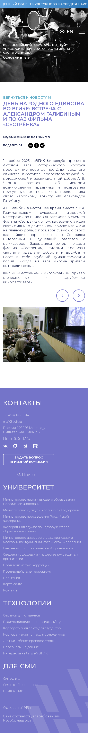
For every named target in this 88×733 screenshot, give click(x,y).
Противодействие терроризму (27, 571)
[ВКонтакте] (30, 145)
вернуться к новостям (27, 97)
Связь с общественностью (24, 685)
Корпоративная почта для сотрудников (34, 634)
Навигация (11, 578)
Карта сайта (12, 584)
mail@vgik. (11, 421)
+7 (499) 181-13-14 (16, 415)
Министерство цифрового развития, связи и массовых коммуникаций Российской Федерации (42, 540)
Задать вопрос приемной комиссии (29, 459)
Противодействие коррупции (26, 565)
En (70, 31)
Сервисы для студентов (21, 615)
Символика (11, 678)
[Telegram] (42, 145)
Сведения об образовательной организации (38, 548)
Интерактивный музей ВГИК (25, 653)
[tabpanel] (44, 334)
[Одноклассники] (36, 145)
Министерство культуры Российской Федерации (41, 510)
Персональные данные (21, 647)
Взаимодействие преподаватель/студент (35, 622)
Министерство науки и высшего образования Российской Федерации (39, 501)
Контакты (10, 590)
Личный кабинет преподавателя (28, 641)
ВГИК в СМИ (13, 691)
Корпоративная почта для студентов (32, 628)
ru (20, 421)
